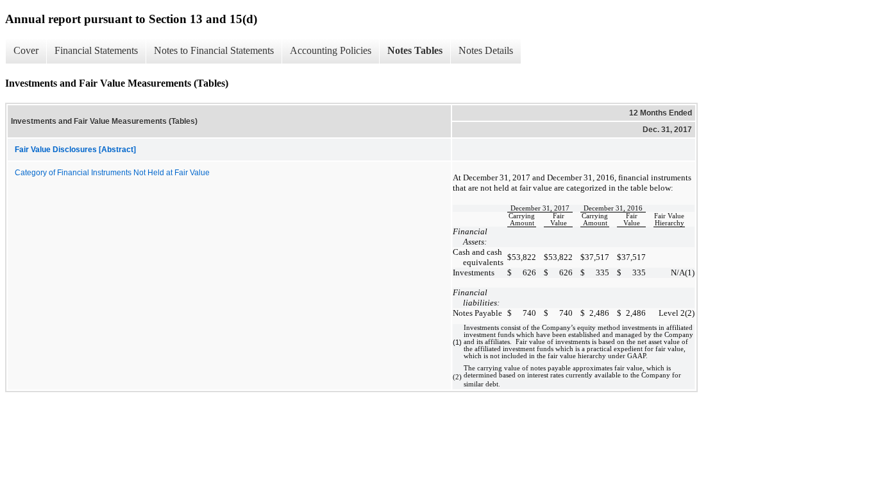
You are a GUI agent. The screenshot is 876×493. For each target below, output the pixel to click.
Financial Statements (96, 50)
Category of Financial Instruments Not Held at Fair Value (112, 173)
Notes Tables (414, 50)
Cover (25, 50)
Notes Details (486, 50)
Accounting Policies (330, 50)
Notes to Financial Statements (214, 50)
